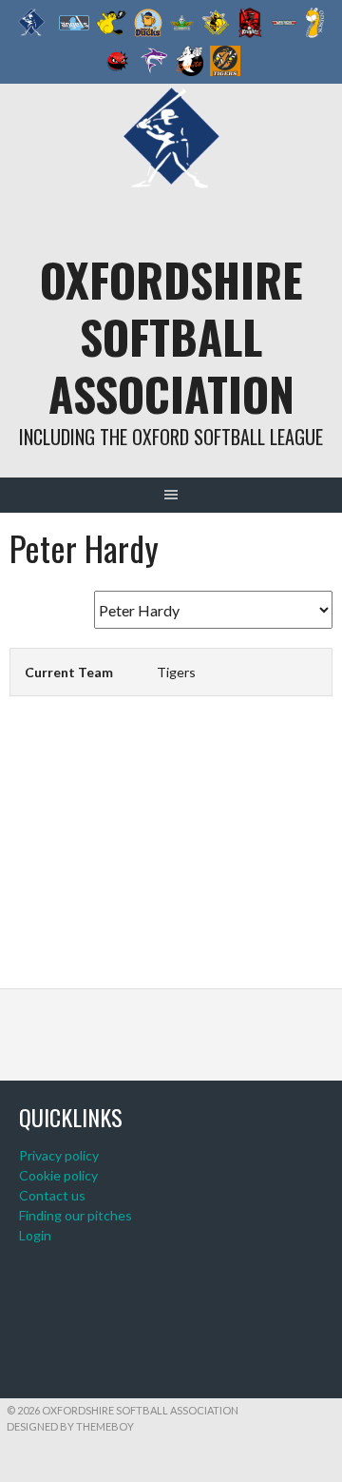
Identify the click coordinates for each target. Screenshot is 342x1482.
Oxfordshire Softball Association (171, 336)
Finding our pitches (75, 1215)
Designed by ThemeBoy (70, 1426)
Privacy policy (59, 1155)
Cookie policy (58, 1175)
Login (35, 1235)
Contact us (52, 1195)
